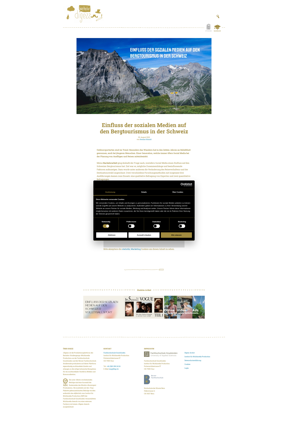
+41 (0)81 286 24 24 (113, 366)
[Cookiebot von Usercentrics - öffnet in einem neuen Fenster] (182, 184)
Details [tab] (144, 192)
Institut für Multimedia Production (197, 357)
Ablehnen (111, 235)
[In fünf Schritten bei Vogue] (144, 307)
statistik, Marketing (131, 249)
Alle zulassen (176, 235)
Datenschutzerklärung (192, 360)
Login (186, 368)
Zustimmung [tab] (110, 192)
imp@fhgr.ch (114, 369)
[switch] (131, 226)
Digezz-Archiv (189, 353)
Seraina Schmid (145, 139)
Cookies (187, 364)
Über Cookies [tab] (177, 192)
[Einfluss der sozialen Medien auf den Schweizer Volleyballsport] (103, 307)
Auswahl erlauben (144, 235)
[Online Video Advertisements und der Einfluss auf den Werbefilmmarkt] (184, 307)
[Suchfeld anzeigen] (218, 16)
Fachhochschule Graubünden (114, 353)
